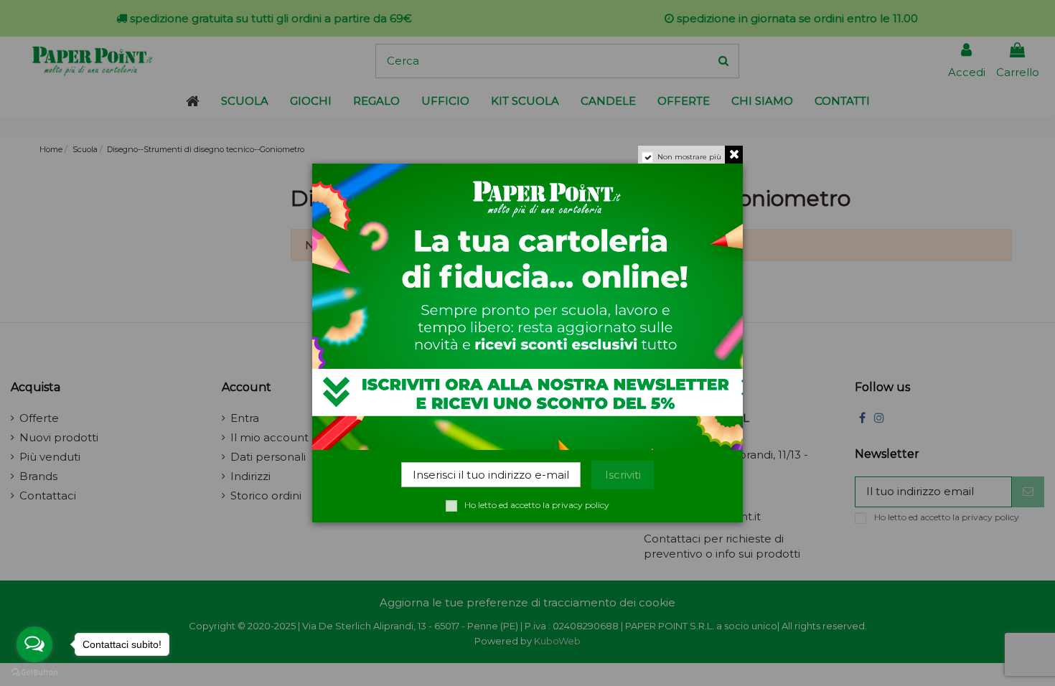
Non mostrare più (689, 156)
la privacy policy (576, 504)
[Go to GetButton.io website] (34, 671)
